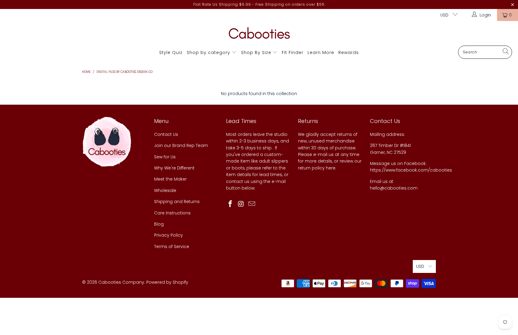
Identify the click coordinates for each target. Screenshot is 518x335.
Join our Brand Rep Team (181, 145)
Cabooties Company (121, 282)
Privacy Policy (168, 235)
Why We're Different (174, 168)
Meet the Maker (170, 179)
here (330, 168)
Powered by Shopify (167, 282)
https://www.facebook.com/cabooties (411, 170)
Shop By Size (256, 52)
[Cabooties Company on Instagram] (241, 204)
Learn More (321, 52)
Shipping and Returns (177, 202)
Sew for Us (165, 157)
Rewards (348, 52)
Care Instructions (172, 213)
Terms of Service (171, 247)
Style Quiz (171, 52)
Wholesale (165, 190)
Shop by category (208, 52)
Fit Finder (292, 52)
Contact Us (166, 134)
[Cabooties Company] (259, 35)
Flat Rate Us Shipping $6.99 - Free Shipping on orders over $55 (259, 4)
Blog (159, 224)
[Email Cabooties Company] (251, 204)
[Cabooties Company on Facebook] (230, 204)
